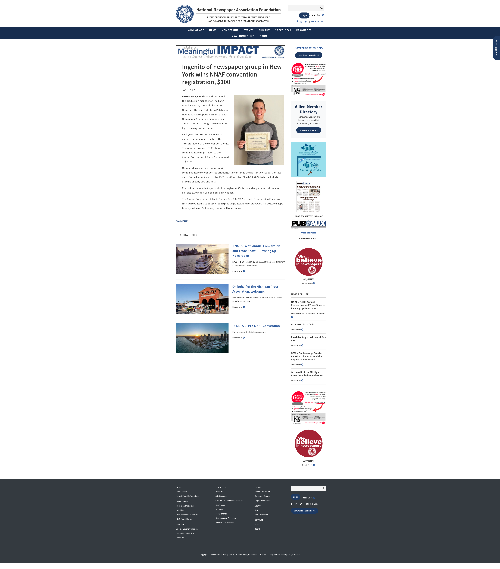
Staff (257, 524)
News (212, 30)
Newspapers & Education (225, 518)
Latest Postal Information (187, 496)
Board (257, 529)
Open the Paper (308, 232)
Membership (230, 30)
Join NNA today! (496, 48)
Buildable (296, 554)
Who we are (196, 30)
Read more (237, 271)
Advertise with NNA (309, 48)
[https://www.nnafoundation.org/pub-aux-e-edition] (308, 196)
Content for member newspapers (229, 500)
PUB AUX (264, 30)
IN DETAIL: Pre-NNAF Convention (256, 326)
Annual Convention (262, 491)
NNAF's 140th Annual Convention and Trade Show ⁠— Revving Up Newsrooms (256, 251)
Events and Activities (185, 506)
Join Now (180, 510)
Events (249, 30)
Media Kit (180, 537)
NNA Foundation (243, 36)
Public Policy (181, 491)
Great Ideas (283, 30)
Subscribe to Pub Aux (185, 533)
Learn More (307, 283)
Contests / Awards (262, 496)
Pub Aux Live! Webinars (225, 522)
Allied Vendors (221, 496)
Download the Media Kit (309, 55)
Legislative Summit (263, 500)
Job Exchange (221, 514)
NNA (256, 510)
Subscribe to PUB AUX (308, 238)
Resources (303, 30)
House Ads (219, 509)
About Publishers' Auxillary (187, 529)
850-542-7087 (312, 504)
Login (304, 15)
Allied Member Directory (308, 109)
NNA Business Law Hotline (187, 514)
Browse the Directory (308, 130)
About (264, 36)
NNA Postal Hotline (184, 519)
